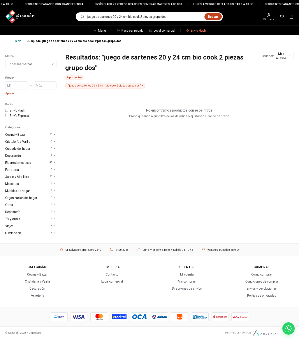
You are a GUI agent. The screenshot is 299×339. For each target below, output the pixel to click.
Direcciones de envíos (187, 288)
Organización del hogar (21, 198)
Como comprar (261, 274)
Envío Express (19, 115)
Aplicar (9, 93)
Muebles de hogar (17, 191)
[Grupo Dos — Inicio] (20, 17)
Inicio (18, 41)
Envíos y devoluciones (262, 288)
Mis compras (187, 281)
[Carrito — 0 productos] (291, 17)
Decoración (13, 155)
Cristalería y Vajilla (17, 141)
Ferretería (12, 169)
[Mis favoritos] (282, 17)
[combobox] (144, 16)
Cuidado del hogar (17, 148)
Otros (9, 205)
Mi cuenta (187, 274)
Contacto (112, 274)
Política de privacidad (261, 295)
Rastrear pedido (132, 30)
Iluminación (13, 233)
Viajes (9, 226)
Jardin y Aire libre (17, 177)
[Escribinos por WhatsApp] (288, 328)
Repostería (12, 212)
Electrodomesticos (18, 162)
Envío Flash (198, 30)
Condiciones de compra (261, 281)
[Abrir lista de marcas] (53, 64)
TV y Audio (12, 219)
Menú (102, 30)
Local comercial (164, 30)
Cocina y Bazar (15, 134)
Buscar (213, 16)
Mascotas (12, 184)
